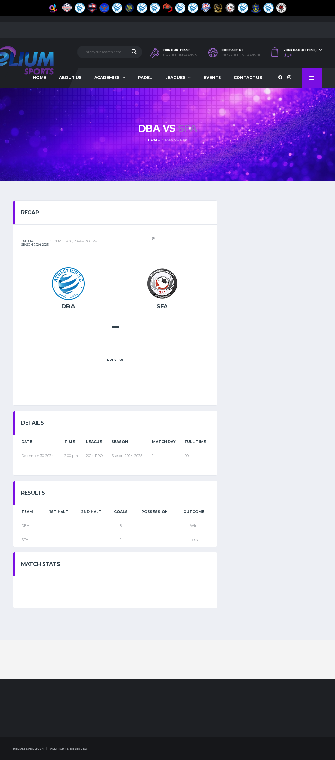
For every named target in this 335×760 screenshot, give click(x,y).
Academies (106, 77)
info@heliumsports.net (242, 55)
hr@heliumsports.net (182, 55)
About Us (70, 77)
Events (212, 77)
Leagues (175, 77)
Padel (145, 77)
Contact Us (248, 77)
